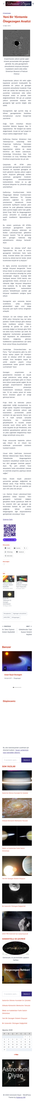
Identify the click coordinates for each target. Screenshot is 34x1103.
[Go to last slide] (5, 668)
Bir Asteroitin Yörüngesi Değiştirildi (13, 906)
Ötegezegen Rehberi (17, 969)
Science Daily (8, 519)
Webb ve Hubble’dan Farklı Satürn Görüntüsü (13, 849)
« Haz (16, 1054)
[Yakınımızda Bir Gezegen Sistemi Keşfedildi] (8, 578)
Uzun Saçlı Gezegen (13, 675)
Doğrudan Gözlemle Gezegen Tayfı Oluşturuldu (21, 584)
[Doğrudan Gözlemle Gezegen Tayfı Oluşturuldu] (22, 578)
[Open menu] (4, 3)
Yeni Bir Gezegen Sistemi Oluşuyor (13, 878)
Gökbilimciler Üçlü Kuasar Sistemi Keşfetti (25, 630)
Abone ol (26, 760)
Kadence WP (21, 1097)
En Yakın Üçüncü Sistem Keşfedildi (8, 629)
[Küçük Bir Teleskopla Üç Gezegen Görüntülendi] (8, 594)
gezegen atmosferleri (19, 613)
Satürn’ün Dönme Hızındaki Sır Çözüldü (15, 793)
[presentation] (17, 661)
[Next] (28, 668)
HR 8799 (7, 617)
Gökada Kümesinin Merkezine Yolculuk (15, 821)
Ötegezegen (7, 13)
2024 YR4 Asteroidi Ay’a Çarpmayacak (15, 934)
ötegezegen (15, 617)
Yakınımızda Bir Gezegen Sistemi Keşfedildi (8, 584)
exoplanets (7, 613)
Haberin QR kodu (9, 539)
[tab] (13, 687)
